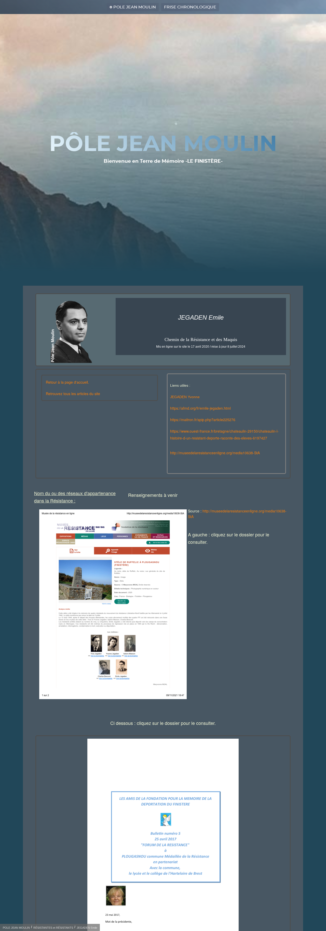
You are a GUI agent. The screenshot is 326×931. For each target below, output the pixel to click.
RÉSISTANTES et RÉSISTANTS (53, 927)
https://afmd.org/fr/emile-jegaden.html (200, 408)
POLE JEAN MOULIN (134, 7)
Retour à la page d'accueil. (67, 382)
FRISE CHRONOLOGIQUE (190, 7)
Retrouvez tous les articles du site (73, 393)
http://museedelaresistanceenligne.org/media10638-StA (215, 452)
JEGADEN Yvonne (185, 397)
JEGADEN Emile (87, 927)
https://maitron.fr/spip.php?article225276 (202, 419)
